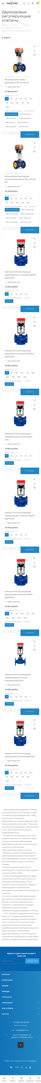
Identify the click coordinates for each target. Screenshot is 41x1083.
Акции (5, 986)
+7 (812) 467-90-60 (21, 1022)
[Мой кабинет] (33, 4)
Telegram (20, 1044)
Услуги (5, 1014)
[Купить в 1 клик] (34, 55)
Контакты (7, 997)
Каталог (6, 974)
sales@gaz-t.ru (22, 1030)
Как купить (7, 1008)
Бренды (6, 991)
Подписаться (32, 961)
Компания (7, 980)
